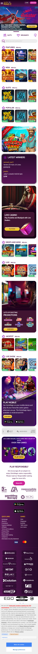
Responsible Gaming (7, 535)
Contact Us (5, 536)
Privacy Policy (5, 531)
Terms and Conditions (8, 529)
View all (18, 47)
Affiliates (4, 527)
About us (4, 521)
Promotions (5, 523)
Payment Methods (7, 525)
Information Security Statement (10, 538)
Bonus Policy (5, 533)
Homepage (5, 519)
